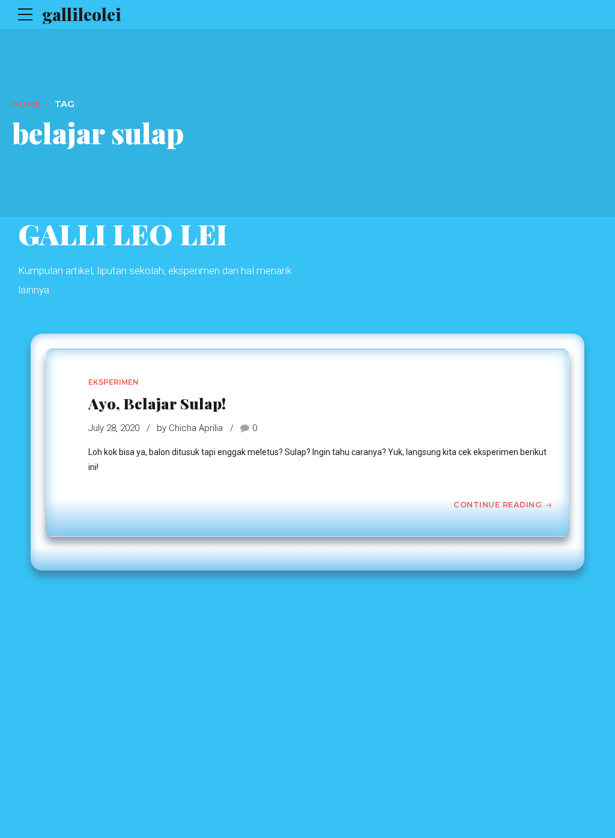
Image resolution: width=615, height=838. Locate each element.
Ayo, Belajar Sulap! (157, 403)
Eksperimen (113, 382)
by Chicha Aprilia (190, 428)
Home (26, 103)
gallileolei (81, 14)
